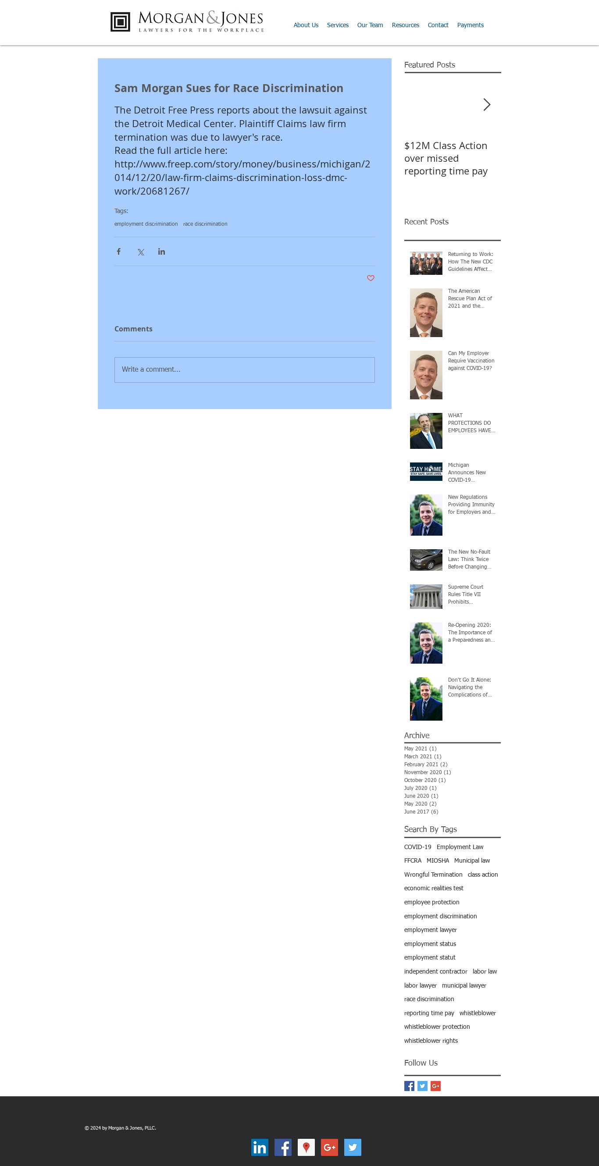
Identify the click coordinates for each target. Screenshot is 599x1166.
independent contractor (435, 972)
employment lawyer (430, 930)
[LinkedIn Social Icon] (259, 1147)
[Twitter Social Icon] (352, 1147)
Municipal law (472, 861)
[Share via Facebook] (118, 251)
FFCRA (412, 861)
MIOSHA (438, 861)
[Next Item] (487, 105)
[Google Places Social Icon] (306, 1147)
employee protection (432, 902)
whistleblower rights (431, 1041)
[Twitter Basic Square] (422, 1086)
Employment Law (460, 847)
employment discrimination (146, 224)
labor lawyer (420, 986)
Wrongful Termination (433, 875)
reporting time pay (429, 1013)
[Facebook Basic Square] (409, 1086)
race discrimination (205, 224)
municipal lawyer (464, 986)
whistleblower (478, 1013)
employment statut (430, 958)
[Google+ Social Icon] (329, 1147)
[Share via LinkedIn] (161, 251)
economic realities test (434, 888)
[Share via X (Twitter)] (140, 251)
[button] (406, 25)
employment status (430, 944)
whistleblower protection (437, 1027)
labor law (485, 972)
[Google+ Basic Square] (436, 1086)
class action (483, 875)
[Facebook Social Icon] (283, 1147)
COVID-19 (417, 847)
